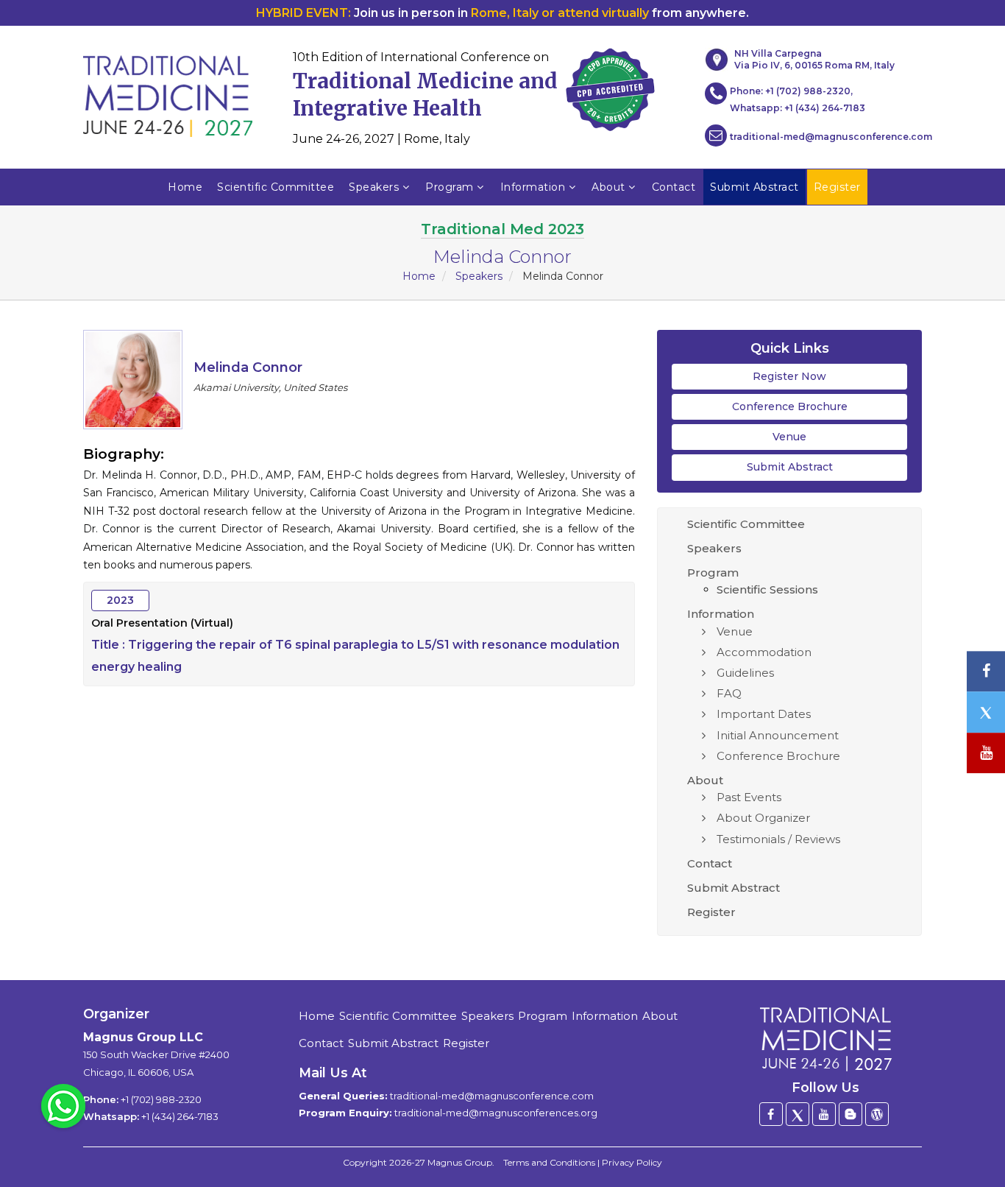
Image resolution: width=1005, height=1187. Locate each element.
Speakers (374, 187)
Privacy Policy (632, 1162)
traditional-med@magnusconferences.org (495, 1113)
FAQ (729, 693)
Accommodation (764, 652)
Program (449, 187)
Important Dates (764, 714)
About (608, 187)
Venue (789, 436)
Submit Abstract (790, 466)
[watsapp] (63, 1105)
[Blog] (850, 1114)
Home (185, 187)
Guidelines (745, 673)
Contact (674, 187)
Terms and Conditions (549, 1162)
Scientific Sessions (767, 589)
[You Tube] (986, 753)
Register (711, 912)
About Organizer (763, 818)
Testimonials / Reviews (778, 839)
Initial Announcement (778, 735)
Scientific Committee (275, 187)
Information (533, 187)
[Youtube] (824, 1114)
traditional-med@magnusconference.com (831, 136)
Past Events (749, 797)
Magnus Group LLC (143, 1037)
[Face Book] (771, 1114)
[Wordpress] (877, 1114)
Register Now (789, 376)
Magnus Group (459, 1162)
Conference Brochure (790, 406)
